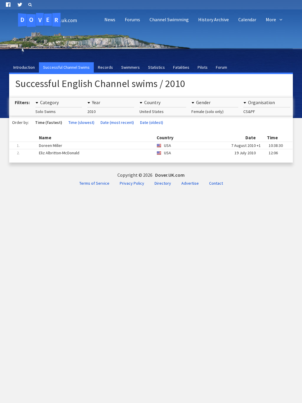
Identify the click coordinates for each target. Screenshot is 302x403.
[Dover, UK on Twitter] (20, 4)
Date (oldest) (151, 122)
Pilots (203, 67)
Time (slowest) (81, 122)
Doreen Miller (150, 145)
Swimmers (130, 67)
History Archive (213, 19)
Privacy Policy (132, 183)
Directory (163, 183)
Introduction (24, 67)
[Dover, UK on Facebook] (8, 4)
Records (105, 67)
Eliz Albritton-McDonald (147, 152)
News (109, 19)
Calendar (247, 19)
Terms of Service (94, 183)
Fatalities (181, 67)
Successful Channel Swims (66, 67)
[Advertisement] (191, 43)
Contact (216, 183)
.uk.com (49, 20)
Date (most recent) (117, 122)
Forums (132, 19)
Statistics (156, 67)
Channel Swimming (169, 19)
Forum (221, 67)
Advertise (190, 183)
